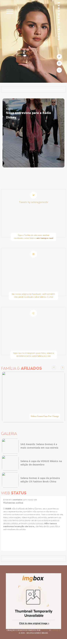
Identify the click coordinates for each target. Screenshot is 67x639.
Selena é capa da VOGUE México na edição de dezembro (41, 462)
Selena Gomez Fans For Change (45, 416)
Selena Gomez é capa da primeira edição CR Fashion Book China (40, 479)
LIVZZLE (45, 630)
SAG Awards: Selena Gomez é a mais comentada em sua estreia (39, 446)
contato (18, 499)
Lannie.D (55, 630)
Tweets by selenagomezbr (33, 202)
